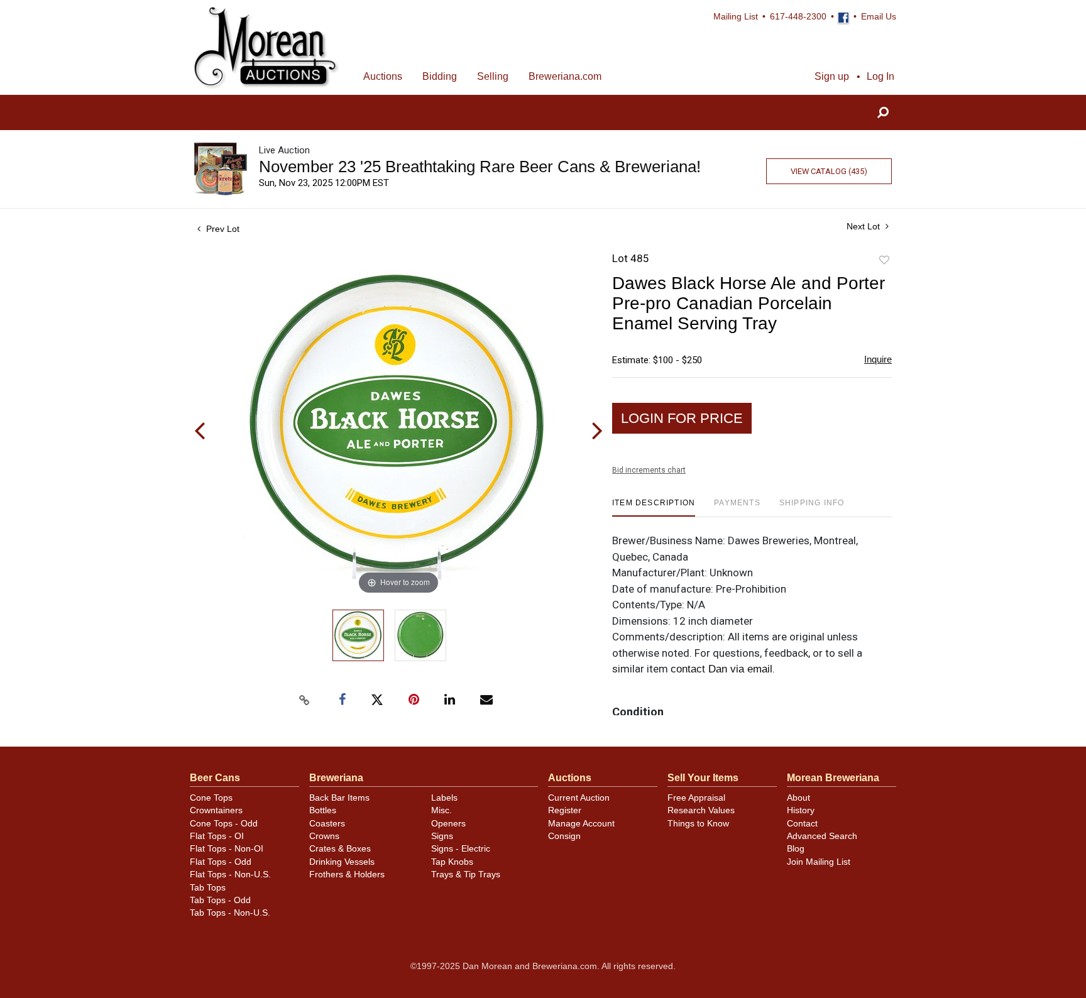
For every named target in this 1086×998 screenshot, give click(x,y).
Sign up (831, 76)
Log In (880, 76)
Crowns (324, 836)
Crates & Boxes (340, 848)
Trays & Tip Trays (465, 874)
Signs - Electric (460, 848)
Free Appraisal (696, 798)
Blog (795, 848)
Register (564, 810)
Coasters (327, 823)
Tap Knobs (452, 862)
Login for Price (682, 418)
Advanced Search (822, 836)
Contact (802, 823)
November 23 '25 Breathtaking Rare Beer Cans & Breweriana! (480, 166)
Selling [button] (492, 76)
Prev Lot (221, 229)
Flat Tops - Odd (220, 862)
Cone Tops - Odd (224, 823)
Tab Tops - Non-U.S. (230, 913)
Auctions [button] (382, 76)
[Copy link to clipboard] (304, 700)
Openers (448, 823)
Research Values (701, 810)
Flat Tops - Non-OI (226, 848)
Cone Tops (211, 798)
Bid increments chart (649, 470)
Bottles (322, 810)
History (800, 810)
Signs (442, 836)
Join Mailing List (818, 862)
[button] (883, 113)
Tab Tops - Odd (220, 900)
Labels (444, 798)
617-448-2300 (798, 16)
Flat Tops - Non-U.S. (230, 874)
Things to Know (698, 823)
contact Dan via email (721, 669)
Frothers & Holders (347, 874)
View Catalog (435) (829, 171)
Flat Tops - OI (217, 836)
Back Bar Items (339, 798)
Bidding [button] (439, 76)
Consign (564, 836)
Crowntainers (216, 810)
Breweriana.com (565, 76)
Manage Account (581, 823)
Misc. (441, 810)
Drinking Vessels (342, 862)
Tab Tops (208, 887)
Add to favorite (884, 260)
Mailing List (735, 16)
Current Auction (579, 798)
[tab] (653, 507)
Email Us (878, 16)
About (798, 798)
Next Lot (864, 226)
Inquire (878, 359)
